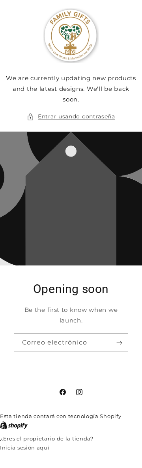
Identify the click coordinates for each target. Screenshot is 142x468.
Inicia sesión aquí (25, 447)
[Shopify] (14, 425)
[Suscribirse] (119, 342)
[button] (71, 117)
